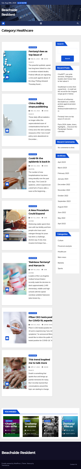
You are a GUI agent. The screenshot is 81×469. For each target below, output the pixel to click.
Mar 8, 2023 (50, 430)
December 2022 (64, 184)
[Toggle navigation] (41, 23)
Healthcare (32, 47)
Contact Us (73, 464)
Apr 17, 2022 (35, 367)
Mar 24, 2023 (31, 430)
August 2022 (63, 207)
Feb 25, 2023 (35, 59)
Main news (62, 257)
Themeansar (5, 465)
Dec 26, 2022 (35, 111)
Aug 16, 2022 (35, 324)
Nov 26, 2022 (35, 166)
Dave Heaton (31, 433)
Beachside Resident (18, 452)
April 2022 (62, 224)
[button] (78, 23)
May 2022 (61, 218)
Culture (60, 240)
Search (60, 44)
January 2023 (63, 179)
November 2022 (64, 190)
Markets (61, 263)
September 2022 (64, 201)
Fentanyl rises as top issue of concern (38, 55)
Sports (60, 268)
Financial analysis (65, 246)
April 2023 (62, 162)
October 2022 (63, 196)
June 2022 (62, 212)
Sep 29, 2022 (35, 269)
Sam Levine (11, 433)
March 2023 (62, 168)
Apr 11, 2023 (11, 430)
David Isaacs (49, 324)
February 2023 (63, 173)
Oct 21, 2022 (35, 218)
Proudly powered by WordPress (11, 463)
